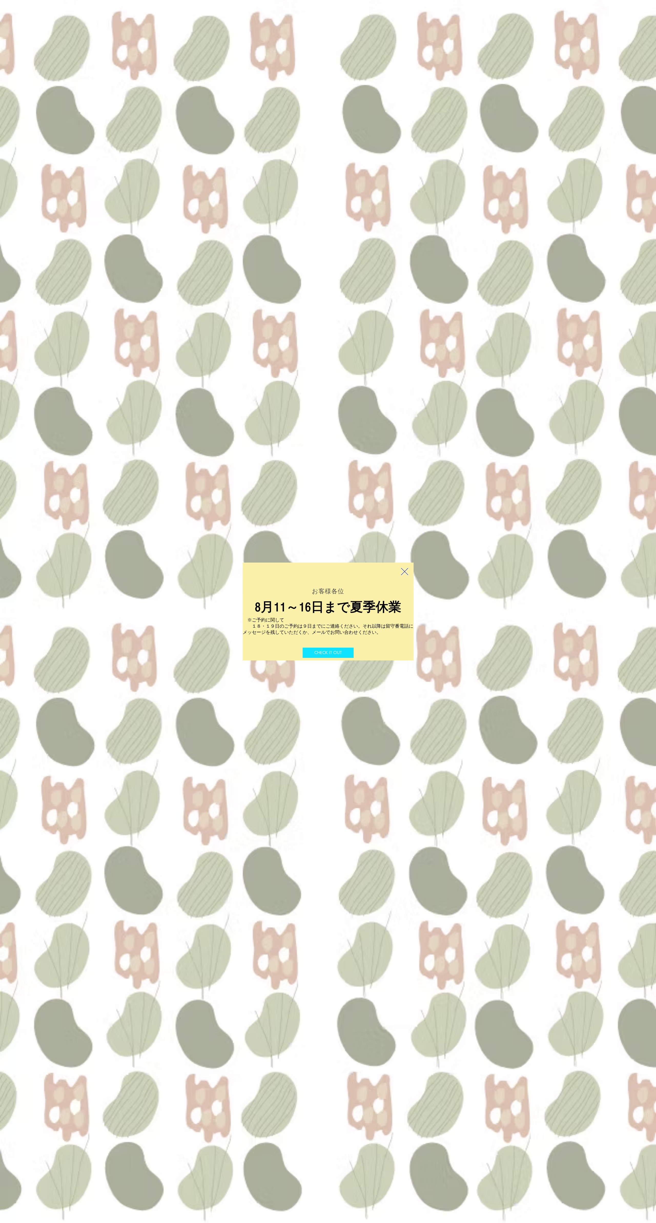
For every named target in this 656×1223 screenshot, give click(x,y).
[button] (404, 571)
